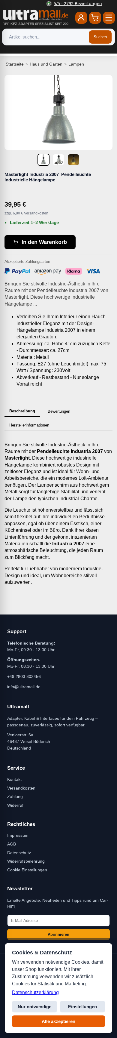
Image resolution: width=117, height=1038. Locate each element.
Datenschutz (19, 852)
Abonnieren (58, 934)
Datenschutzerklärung (35, 992)
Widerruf (15, 805)
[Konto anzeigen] (81, 18)
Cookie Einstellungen (27, 869)
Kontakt (14, 779)
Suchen (100, 37)
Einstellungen (82, 1006)
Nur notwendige (34, 1006)
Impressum (17, 835)
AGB (11, 844)
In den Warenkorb (44, 242)
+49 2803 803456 (24, 676)
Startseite (15, 64)
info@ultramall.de (23, 686)
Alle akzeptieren (58, 1021)
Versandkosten (21, 788)
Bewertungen (59, 411)
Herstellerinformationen (29, 425)
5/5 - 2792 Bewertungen (62, 3)
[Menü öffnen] (109, 18)
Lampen (76, 64)
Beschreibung (22, 411)
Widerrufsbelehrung (26, 861)
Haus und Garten (46, 64)
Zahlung (15, 796)
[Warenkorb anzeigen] (95, 18)
